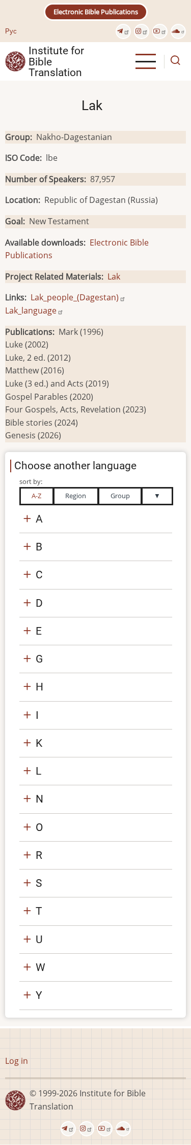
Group (120, 495)
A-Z (36, 495)
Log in (16, 1060)
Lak (113, 276)
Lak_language (31, 310)
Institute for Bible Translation (56, 61)
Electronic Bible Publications (95, 11)
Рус (11, 31)
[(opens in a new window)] (123, 31)
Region (75, 495)
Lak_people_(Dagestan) (75, 297)
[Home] (15, 60)
